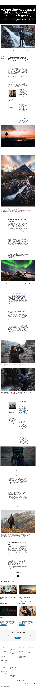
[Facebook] (25, 683)
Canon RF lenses (12, 392)
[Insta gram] (27, 683)
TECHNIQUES (2, 595)
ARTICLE (20, 595)
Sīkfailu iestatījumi (22, 680)
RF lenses (24, 328)
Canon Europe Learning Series (18, 567)
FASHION (20, 617)
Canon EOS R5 (20, 210)
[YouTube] (34, 683)
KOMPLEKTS (2, 617)
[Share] (18, 576)
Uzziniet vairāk (3, 603)
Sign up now (17, 637)
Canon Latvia (3, 683)
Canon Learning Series (23, 118)
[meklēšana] (1, 1)
